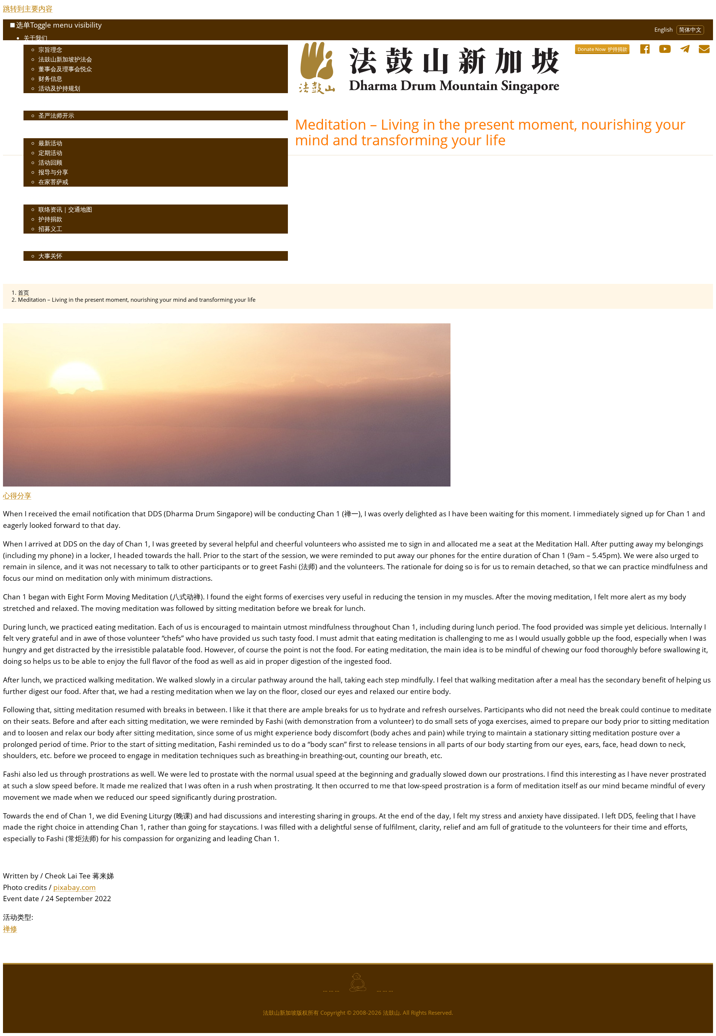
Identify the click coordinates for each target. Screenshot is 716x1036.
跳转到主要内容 (28, 8)
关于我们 (35, 38)
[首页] (347, 47)
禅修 (10, 928)
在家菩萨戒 (53, 182)
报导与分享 (53, 172)
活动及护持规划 (59, 88)
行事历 (32, 272)
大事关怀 (50, 256)
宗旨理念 (50, 49)
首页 (23, 293)
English (663, 30)
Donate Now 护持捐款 (602, 49)
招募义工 (50, 229)
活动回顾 (50, 162)
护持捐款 (50, 219)
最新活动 (50, 143)
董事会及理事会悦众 (65, 69)
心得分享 (17, 495)
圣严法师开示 (56, 115)
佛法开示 (35, 104)
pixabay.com (74, 887)
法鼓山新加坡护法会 (65, 59)
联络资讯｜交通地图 (65, 209)
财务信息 (50, 79)
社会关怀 (35, 244)
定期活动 (50, 153)
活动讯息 (35, 131)
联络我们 (35, 198)
